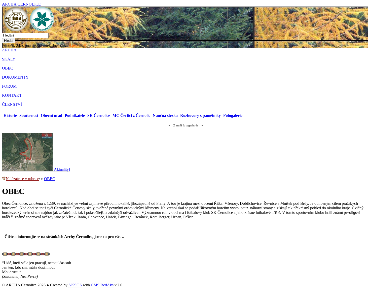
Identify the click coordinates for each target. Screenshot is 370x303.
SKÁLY (8, 59)
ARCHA (9, 50)
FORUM (9, 86)
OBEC (7, 68)
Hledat (8, 41)
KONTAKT (12, 95)
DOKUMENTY (15, 77)
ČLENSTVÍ (12, 104)
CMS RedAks (102, 285)
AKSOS (75, 285)
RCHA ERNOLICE (21, 4)
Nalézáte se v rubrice (22, 179)
